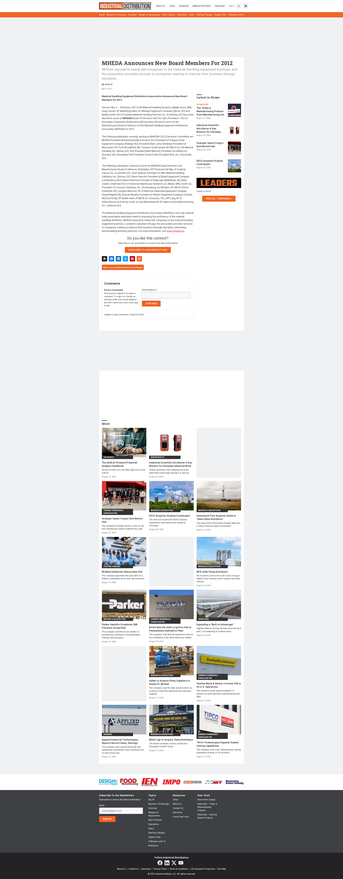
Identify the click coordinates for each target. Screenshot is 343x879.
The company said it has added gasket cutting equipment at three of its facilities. (219, 751)
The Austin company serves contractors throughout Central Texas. (168, 745)
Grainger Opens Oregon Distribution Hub (210, 145)
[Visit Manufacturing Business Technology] (234, 782)
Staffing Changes (111, 566)
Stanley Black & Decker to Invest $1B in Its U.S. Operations (219, 685)
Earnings (107, 734)
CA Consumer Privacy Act (203, 869)
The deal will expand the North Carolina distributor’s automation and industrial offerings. (168, 522)
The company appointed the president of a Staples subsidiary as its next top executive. (123, 577)
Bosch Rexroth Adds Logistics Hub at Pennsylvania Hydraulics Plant (170, 629)
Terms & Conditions (179, 869)
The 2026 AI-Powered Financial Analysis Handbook (119, 464)
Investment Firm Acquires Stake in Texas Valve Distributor (216, 517)
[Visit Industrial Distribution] (192, 782)
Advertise (146, 869)
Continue (151, 303)
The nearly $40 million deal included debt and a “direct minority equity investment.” (218, 524)
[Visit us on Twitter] (174, 862)
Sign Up (107, 819)
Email (101, 805)
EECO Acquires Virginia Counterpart (210, 162)
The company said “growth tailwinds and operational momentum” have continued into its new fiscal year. (123, 750)
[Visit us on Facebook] (160, 862)
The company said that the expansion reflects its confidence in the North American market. (171, 636)
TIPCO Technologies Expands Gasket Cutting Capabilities (218, 744)
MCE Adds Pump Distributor (212, 571)
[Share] (111, 258)
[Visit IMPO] (171, 782)
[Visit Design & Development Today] (108, 782)
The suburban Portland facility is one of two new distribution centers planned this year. (123, 527)
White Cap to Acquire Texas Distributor (171, 739)
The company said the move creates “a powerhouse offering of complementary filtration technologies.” (121, 634)
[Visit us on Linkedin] (167, 862)
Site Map (221, 869)
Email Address (150, 290)
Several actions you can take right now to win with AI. (123, 471)
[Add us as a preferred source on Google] (139, 258)
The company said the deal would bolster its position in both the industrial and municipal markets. (170, 691)
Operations (203, 619)
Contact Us (133, 869)
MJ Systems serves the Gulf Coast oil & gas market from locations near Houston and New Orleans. (218, 578)
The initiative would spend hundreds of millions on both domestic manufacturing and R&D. (218, 693)
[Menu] (245, 6)
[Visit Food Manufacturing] (129, 782)
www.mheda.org (175, 231)
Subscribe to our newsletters (147, 250)
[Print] (104, 258)
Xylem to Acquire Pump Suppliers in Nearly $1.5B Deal (169, 682)
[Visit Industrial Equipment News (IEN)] (149, 782)
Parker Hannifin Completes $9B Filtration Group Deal (119, 626)
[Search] (238, 6)
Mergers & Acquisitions (162, 510)
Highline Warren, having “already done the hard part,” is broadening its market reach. (219, 630)
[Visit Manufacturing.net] (213, 782)
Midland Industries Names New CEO (122, 571)
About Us (121, 869)
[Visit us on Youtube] (180, 862)
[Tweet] (125, 258)
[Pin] (132, 258)
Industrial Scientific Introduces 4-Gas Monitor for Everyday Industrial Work (209, 129)
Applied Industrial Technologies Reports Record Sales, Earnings (120, 741)
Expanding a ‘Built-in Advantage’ (215, 624)
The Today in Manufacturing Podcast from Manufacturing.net (210, 111)
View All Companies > (219, 198)
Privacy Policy (160, 869)
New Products (157, 457)
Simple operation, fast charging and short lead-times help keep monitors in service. (169, 471)
